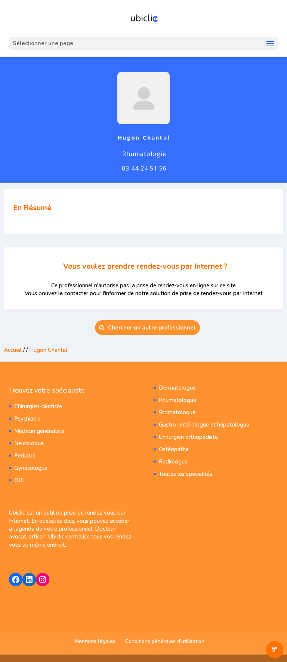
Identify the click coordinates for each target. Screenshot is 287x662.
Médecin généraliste (39, 431)
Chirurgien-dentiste (38, 406)
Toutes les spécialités (185, 474)
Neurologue (29, 443)
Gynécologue (30, 468)
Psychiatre (27, 418)
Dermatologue (177, 387)
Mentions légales (95, 641)
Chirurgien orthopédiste (188, 437)
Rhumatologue (177, 400)
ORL (19, 480)
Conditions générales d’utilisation (164, 641)
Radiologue (173, 461)
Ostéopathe (174, 449)
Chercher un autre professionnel (152, 327)
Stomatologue (177, 412)
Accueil (13, 350)
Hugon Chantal (48, 350)
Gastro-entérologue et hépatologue (204, 424)
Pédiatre (25, 455)
